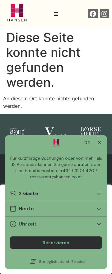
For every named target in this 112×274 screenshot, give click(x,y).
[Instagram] (104, 13)
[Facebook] (92, 13)
